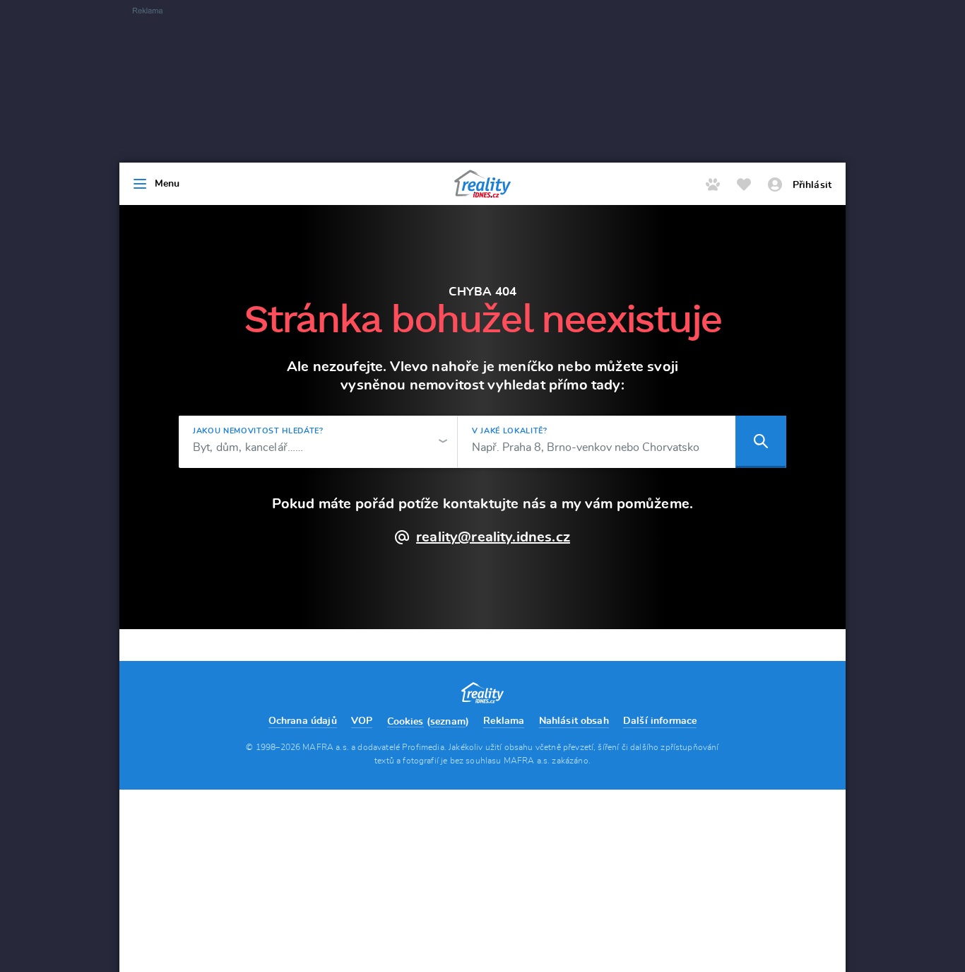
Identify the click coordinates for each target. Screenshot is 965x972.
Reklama (503, 721)
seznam (448, 722)
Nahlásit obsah (574, 721)
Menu (167, 184)
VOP (361, 721)
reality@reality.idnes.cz (493, 537)
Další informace (660, 721)
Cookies (405, 722)
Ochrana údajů (302, 721)
